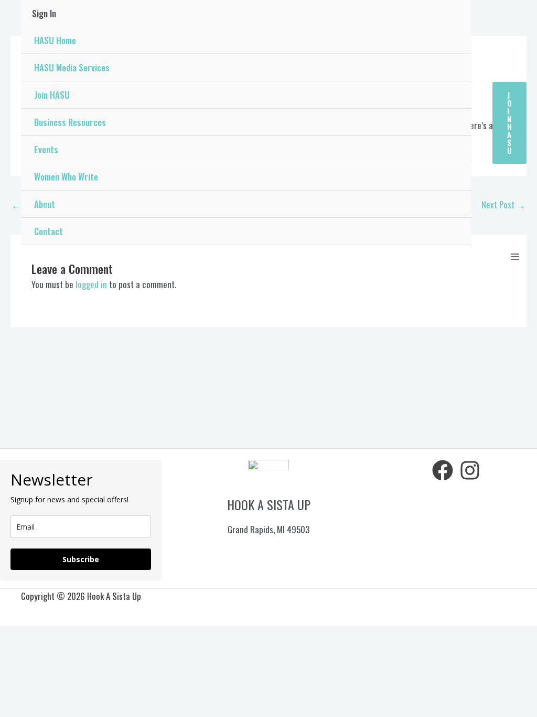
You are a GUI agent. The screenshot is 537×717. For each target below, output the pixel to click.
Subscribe (80, 559)
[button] (509, 123)
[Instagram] (469, 470)
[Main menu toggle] (515, 256)
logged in (91, 284)
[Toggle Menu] (457, 95)
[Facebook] (442, 470)
